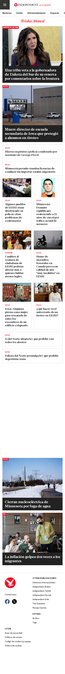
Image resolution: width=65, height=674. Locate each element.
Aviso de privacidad (13, 633)
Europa (8, 253)
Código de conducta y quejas (18, 641)
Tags (34, 623)
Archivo (35, 618)
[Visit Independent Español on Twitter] (14, 601)
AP (4, 514)
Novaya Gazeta (39, 608)
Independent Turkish (41, 591)
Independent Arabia (41, 587)
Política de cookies (13, 646)
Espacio (54, 13)
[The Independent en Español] (32, 4)
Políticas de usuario (13, 637)
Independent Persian (41, 595)
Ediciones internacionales (43, 583)
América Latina (10, 27)
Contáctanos (10, 595)
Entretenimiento (37, 13)
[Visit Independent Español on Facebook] (7, 601)
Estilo (19, 13)
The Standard (38, 604)
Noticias (7, 13)
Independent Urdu (40, 599)
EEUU (5, 86)
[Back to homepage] (18, 582)
